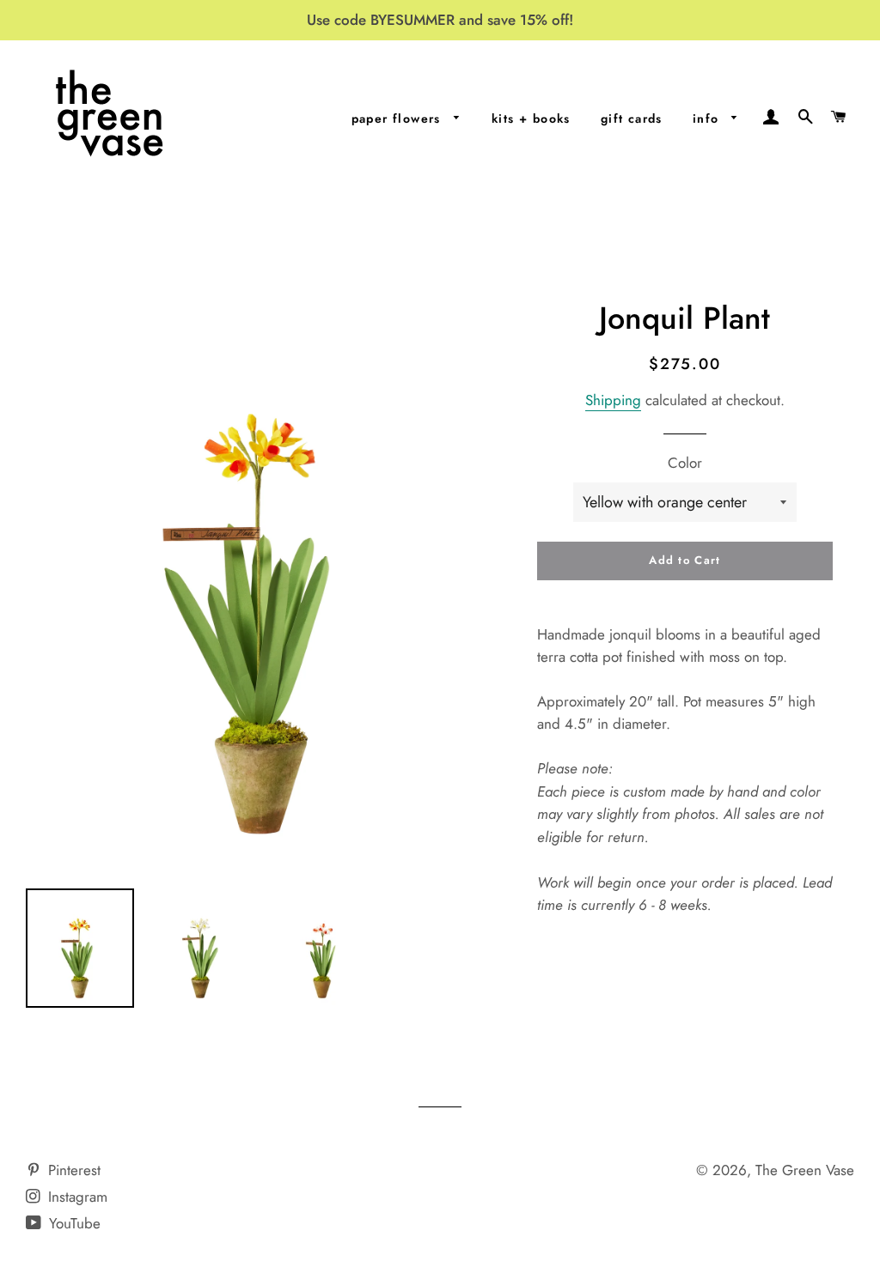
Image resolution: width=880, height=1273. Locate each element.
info (708, 118)
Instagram (75, 1196)
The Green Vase (804, 1170)
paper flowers (398, 118)
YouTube (73, 1223)
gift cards (632, 118)
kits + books (531, 118)
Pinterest (72, 1170)
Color (685, 462)
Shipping (613, 400)
